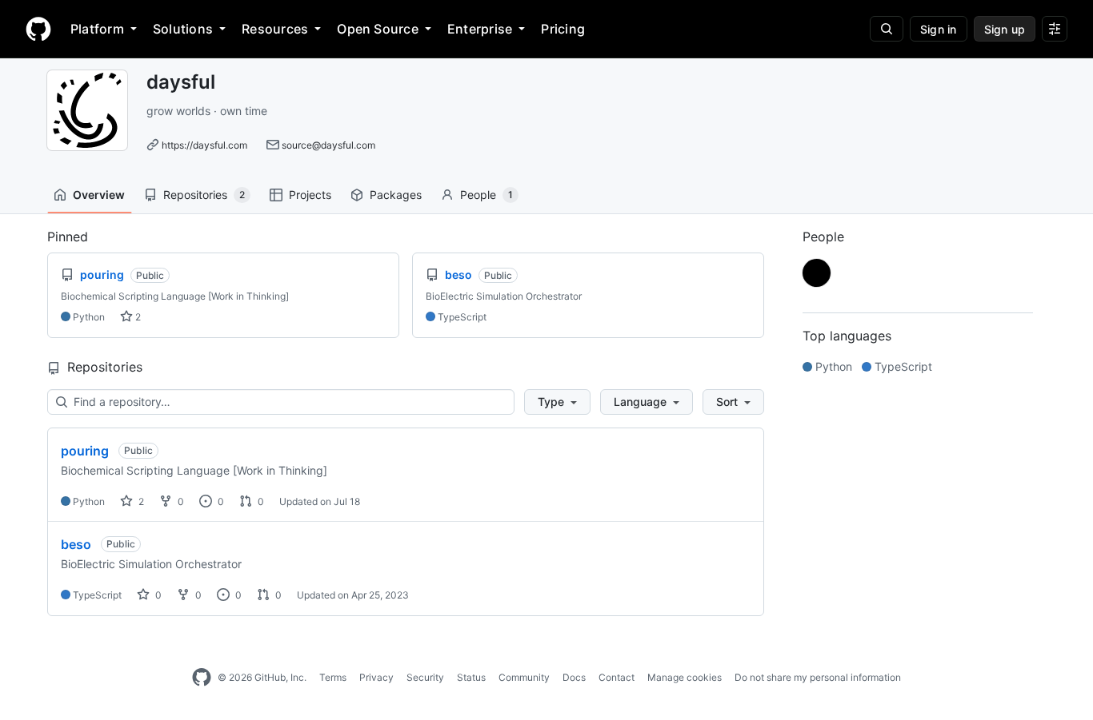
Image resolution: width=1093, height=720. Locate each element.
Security (425, 677)
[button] (557, 402)
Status (471, 677)
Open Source (377, 29)
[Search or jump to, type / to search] (886, 29)
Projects (310, 194)
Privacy (376, 677)
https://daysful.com (204, 145)
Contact (617, 677)
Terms (332, 677)
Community (524, 677)
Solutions (183, 29)
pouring (85, 451)
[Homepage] (38, 29)
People (486, 194)
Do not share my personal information (818, 677)
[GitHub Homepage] (201, 677)
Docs (574, 677)
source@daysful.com (328, 145)
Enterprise (479, 29)
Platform (97, 29)
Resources (275, 29)
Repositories (204, 194)
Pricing (563, 29)
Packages (396, 194)
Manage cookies (684, 677)
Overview (99, 194)
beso (76, 544)
